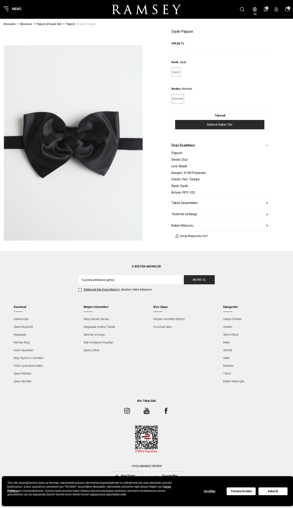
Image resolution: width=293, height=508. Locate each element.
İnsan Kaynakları (24, 350)
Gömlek (227, 350)
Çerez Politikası (23, 373)
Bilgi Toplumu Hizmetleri (28, 358)
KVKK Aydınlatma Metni (28, 365)
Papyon (70, 24)
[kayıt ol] (276, 9)
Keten (226, 342)
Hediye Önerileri (232, 319)
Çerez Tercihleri (22, 381)
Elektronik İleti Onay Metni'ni (101, 289)
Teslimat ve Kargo (94, 334)
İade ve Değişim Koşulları (98, 342)
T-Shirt (227, 373)
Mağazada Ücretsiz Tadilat (99, 327)
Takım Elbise (230, 334)
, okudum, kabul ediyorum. (118, 289)
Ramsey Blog (22, 342)
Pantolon (228, 365)
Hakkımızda (21, 319)
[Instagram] (127, 410)
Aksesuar (26, 24)
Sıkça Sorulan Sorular (96, 319)
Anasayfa (9, 24)
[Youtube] (146, 410)
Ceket (226, 358)
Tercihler (209, 491)
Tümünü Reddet (241, 491)
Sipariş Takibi (92, 350)
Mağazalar (20, 334)
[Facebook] (166, 410)
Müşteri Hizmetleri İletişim (169, 319)
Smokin (227, 327)
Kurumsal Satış (162, 327)
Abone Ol (199, 279)
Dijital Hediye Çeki (233, 381)
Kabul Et (273, 491)
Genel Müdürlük (23, 327)
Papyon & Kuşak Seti (49, 24)
